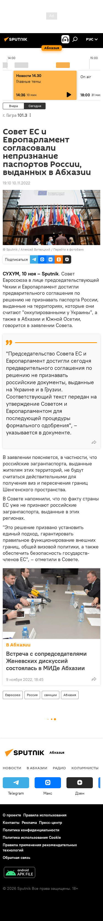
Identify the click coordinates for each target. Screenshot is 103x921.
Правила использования (44, 815)
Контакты (11, 822)
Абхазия (69, 695)
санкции (50, 695)
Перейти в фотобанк (68, 249)
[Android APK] (19, 873)
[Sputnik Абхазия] (16, 41)
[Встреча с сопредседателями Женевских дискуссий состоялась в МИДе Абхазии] (51, 603)
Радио (59, 767)
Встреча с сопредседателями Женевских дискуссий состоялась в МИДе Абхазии (46, 660)
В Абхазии (18, 644)
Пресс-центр (50, 822)
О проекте (12, 815)
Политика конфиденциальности (31, 829)
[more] (93, 442)
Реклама (29, 822)
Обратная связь (16, 857)
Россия (32, 695)
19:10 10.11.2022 (16, 183)
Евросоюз (12, 695)
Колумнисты (85, 767)
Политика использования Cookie (32, 837)
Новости (12, 767)
